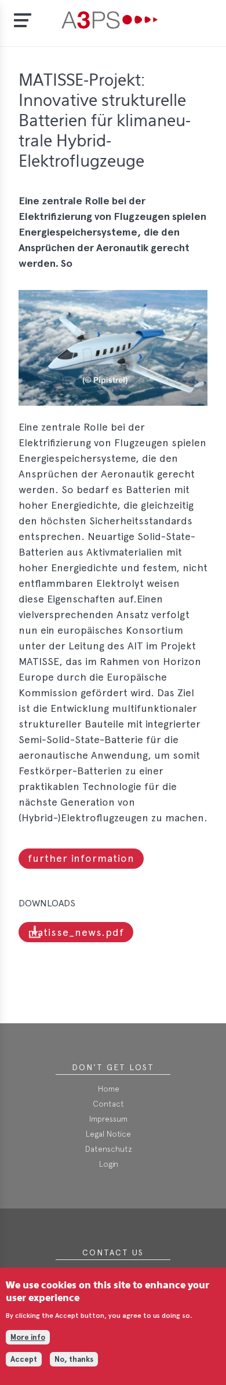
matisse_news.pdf (76, 932)
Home (108, 1088)
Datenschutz (108, 1148)
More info (27, 1337)
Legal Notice (108, 1133)
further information (81, 858)
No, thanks (73, 1359)
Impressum (108, 1118)
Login (108, 1164)
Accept (23, 1359)
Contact (108, 1103)
